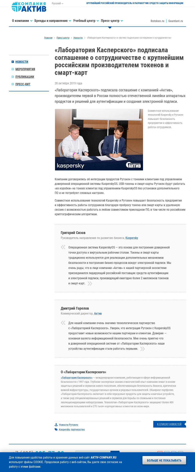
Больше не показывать (164, 460)
